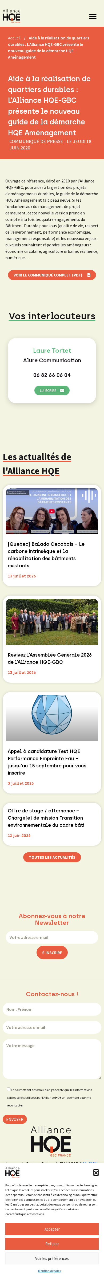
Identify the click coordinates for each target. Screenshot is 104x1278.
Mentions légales (49, 1271)
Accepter (52, 1229)
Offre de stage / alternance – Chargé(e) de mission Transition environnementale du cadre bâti (46, 818)
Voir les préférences (52, 1258)
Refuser (52, 1243)
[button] (96, 1172)
